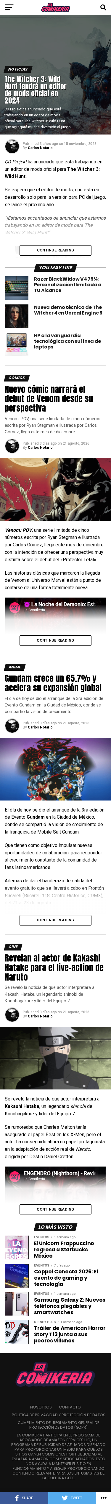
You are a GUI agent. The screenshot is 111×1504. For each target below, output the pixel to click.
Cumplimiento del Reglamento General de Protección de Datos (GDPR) (58, 1425)
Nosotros (41, 1407)
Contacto (70, 1407)
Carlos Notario (40, 148)
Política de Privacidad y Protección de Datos (58, 1414)
